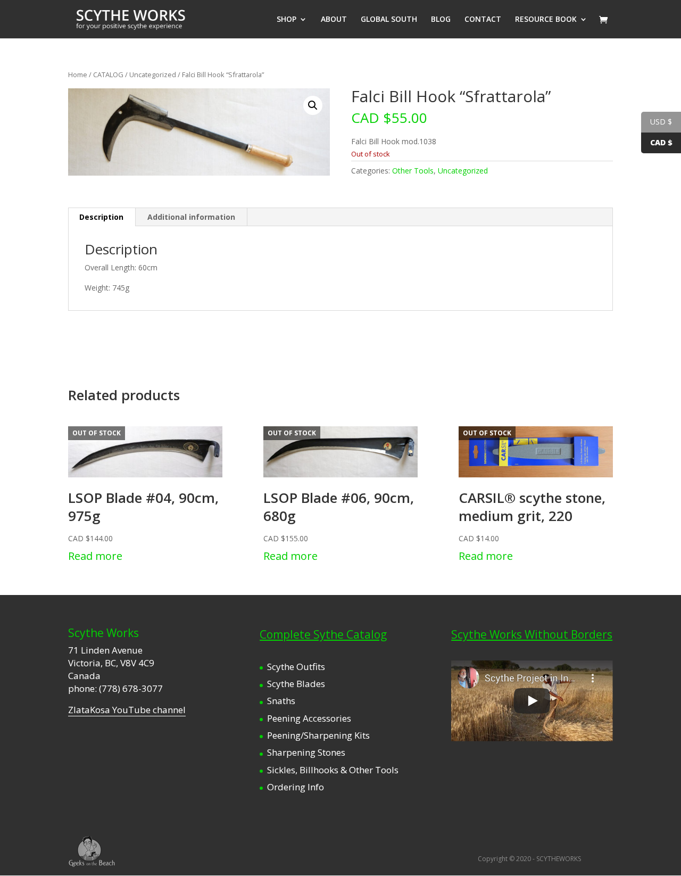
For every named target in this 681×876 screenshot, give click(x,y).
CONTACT (482, 19)
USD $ (661, 122)
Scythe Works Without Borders (531, 634)
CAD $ (661, 142)
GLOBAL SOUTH (389, 19)
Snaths (281, 701)
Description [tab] (101, 217)
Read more (95, 556)
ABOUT (334, 19)
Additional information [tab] (191, 217)
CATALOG (108, 74)
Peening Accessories (309, 718)
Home (77, 74)
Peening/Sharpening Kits (318, 735)
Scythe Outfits (296, 666)
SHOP (286, 19)
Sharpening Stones (306, 752)
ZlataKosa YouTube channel (127, 710)
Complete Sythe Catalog (323, 634)
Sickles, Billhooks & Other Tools (332, 770)
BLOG (441, 19)
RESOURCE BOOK (546, 19)
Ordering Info (295, 787)
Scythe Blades (296, 683)
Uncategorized (152, 74)
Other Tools (413, 171)
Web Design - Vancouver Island (91, 851)
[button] (312, 105)
